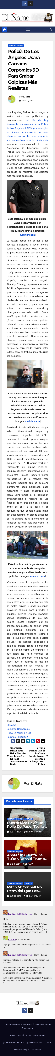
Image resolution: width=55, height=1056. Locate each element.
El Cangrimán (34, 832)
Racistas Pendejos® (17, 736)
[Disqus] (27, 946)
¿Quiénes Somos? (35, 1042)
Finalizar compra (21, 1049)
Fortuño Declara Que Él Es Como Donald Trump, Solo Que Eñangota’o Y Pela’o (37, 756)
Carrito (49, 1042)
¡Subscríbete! (39, 1035)
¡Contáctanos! (24, 1035)
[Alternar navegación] (28, 30)
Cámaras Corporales (18, 728)
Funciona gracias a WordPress (18, 1024)
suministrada (27, 234)
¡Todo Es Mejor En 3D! (19, 732)
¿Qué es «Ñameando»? (14, 1042)
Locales (28, 819)
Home (13, 1035)
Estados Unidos (16, 46)
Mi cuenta (36, 1049)
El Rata (26, 96)
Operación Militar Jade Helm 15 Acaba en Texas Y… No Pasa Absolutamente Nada (19, 756)
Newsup (44, 1024)
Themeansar (27, 1028)
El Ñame (11, 724)
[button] (51, 29)
